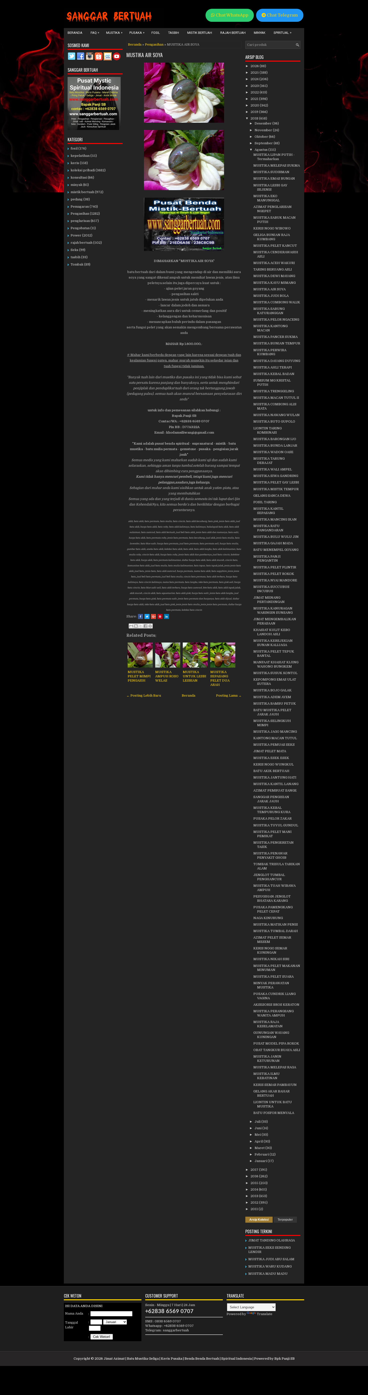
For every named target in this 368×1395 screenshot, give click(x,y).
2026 (255, 66)
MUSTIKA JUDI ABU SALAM (271, 1259)
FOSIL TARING (265, 502)
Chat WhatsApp (231, 15)
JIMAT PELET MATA (269, 751)
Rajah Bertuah (233, 33)
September (264, 143)
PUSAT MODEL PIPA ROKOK (276, 1043)
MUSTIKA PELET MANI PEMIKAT (272, 834)
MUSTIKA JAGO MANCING (275, 731)
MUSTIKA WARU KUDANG (270, 1266)
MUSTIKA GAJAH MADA (273, 543)
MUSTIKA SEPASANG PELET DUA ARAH (220, 678)
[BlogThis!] (135, 625)
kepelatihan (80, 156)
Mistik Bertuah (199, 33)
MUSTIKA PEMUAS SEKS (274, 744)
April (259, 1141)
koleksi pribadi (83, 170)
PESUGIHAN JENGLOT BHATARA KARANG (272, 899)
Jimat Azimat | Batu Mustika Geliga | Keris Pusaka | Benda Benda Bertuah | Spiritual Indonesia (178, 1358)
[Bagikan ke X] (140, 625)
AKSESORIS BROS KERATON (276, 1004)
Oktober (262, 137)
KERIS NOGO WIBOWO (272, 228)
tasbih (75, 257)
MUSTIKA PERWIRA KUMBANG (269, 352)
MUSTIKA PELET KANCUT (275, 245)
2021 (255, 99)
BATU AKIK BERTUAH (271, 771)
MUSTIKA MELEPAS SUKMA (276, 165)
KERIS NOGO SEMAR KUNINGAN (270, 950)
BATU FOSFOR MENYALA (273, 1113)
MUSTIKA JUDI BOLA (271, 296)
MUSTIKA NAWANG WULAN (276, 415)
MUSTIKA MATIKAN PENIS (275, 924)
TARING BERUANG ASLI (272, 269)
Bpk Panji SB (284, 1358)
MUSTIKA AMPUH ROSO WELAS (166, 676)
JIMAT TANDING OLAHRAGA (271, 1240)
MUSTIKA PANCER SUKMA (275, 337)
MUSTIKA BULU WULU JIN (276, 537)
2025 (255, 72)
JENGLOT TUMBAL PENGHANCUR (269, 877)
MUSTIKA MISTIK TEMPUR (276, 489)
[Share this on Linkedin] (166, 616)
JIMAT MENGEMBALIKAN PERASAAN (274, 621)
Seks (74, 250)
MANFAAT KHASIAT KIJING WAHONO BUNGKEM (275, 664)
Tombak (77, 264)
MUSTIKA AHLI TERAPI (272, 367)
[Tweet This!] (146, 616)
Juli (258, 1121)
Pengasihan (154, 44)
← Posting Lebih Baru (143, 695)
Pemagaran (80, 206)
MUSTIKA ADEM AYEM (272, 697)
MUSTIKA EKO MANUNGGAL (266, 198)
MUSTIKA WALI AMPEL (272, 469)
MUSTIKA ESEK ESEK (271, 758)
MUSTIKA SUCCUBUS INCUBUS (271, 589)
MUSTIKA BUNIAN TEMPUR (276, 343)
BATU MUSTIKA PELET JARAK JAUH (272, 712)
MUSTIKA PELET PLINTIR (274, 567)
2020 (255, 105)
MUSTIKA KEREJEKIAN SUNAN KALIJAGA (273, 643)
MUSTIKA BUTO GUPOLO (274, 421)
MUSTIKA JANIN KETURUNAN (267, 1059)
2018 (255, 118)
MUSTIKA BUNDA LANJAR (275, 445)
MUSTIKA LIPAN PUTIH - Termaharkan (274, 157)
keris (75, 163)
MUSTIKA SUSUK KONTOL (275, 673)
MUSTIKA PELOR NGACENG (276, 319)
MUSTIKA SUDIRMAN (271, 172)
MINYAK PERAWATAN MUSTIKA (271, 985)
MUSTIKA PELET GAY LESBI (276, 482)
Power (76, 235)
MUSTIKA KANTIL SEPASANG (268, 511)
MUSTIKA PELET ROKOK (273, 574)
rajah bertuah (81, 242)
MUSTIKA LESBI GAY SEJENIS (270, 187)
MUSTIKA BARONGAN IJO (274, 439)
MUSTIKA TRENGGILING (273, 391)
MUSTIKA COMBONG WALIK (276, 302)
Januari (261, 1161)
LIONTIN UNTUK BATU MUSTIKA (272, 1104)
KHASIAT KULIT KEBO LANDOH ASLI (271, 632)
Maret (260, 1148)
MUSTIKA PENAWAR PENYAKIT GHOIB (270, 855)
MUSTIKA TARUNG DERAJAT (269, 461)
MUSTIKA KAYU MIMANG (274, 283)
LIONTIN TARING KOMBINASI (267, 430)
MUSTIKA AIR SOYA (144, 55)
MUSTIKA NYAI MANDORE (275, 580)
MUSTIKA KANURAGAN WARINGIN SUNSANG (273, 610)
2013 (255, 1196)
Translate (264, 1314)
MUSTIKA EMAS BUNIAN (274, 178)
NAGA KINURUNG (268, 918)
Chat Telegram (282, 15)
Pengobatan (80, 228)
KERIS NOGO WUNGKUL (273, 764)
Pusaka (136, 33)
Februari (262, 1154)
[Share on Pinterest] (159, 616)
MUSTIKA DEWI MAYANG (274, 276)
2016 (255, 1176)
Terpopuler (285, 1219)
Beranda (75, 33)
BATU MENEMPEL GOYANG (275, 550)
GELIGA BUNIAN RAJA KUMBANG (271, 237)
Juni (258, 1128)
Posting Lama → (229, 695)
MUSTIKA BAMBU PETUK (274, 703)
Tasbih (173, 33)
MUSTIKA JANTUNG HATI (274, 777)
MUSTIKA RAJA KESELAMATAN (268, 1024)
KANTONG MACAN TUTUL (275, 738)
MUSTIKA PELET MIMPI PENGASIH (139, 676)
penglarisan (80, 221)
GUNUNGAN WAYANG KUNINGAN (271, 1035)
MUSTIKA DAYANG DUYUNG (276, 361)
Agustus (261, 150)
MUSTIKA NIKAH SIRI (271, 959)
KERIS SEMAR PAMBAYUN (275, 1085)
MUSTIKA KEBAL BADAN (273, 374)
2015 (255, 1183)
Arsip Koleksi (259, 1219)
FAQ (95, 33)
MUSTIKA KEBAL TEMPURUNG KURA (271, 810)
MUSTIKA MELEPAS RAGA (274, 1067)
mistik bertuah (82, 192)
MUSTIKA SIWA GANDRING (275, 476)
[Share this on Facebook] (140, 616)
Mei (258, 1134)
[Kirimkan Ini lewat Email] (131, 625)
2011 (255, 1209)
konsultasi (79, 177)
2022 (255, 92)
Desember (263, 123)
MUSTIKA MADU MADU (268, 1274)
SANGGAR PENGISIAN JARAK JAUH (271, 799)
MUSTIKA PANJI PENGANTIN (267, 559)
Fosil (155, 33)
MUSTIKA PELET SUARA (273, 976)
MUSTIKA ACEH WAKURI (274, 263)
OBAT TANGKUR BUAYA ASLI (276, 1050)
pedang (77, 199)
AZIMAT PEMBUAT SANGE (275, 790)
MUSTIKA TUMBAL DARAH (275, 931)
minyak (76, 185)
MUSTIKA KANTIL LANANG (275, 784)
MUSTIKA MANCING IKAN (275, 519)
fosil (74, 148)
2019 (255, 112)
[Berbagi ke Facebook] (145, 625)
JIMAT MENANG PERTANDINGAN (269, 600)
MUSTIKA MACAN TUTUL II (276, 398)
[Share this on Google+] (153, 616)
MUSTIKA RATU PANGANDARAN (268, 528)
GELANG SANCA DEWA (271, 495)
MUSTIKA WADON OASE (273, 452)
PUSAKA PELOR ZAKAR (272, 818)
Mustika (114, 33)
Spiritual (282, 33)
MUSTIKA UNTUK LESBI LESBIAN (194, 676)
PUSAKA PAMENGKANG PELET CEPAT (273, 909)
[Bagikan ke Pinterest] (150, 625)
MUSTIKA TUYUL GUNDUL (275, 825)
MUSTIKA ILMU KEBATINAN (266, 1076)
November (264, 130)
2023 (255, 86)
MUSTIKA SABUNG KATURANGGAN (269, 311)
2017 (255, 1170)
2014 (255, 1189)
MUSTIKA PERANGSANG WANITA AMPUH (273, 1013)
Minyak (259, 33)
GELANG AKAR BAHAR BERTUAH (271, 1093)
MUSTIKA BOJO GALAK (272, 690)
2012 (255, 1202)
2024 (255, 79)
